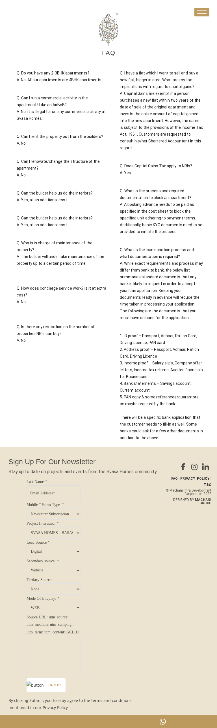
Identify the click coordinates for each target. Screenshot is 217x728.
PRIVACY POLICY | (195, 479)
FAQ (174, 479)
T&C (207, 485)
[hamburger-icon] (201, 12)
